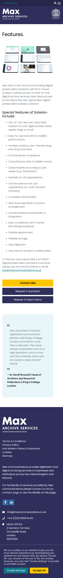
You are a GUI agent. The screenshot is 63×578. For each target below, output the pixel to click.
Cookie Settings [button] (16, 570)
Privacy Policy (10, 445)
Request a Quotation (27, 291)
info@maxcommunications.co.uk (21, 270)
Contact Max (10, 2)
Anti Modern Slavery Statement (21, 448)
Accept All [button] (39, 570)
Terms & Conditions (14, 441)
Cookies (7, 452)
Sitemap (7, 456)
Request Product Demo (28, 299)
